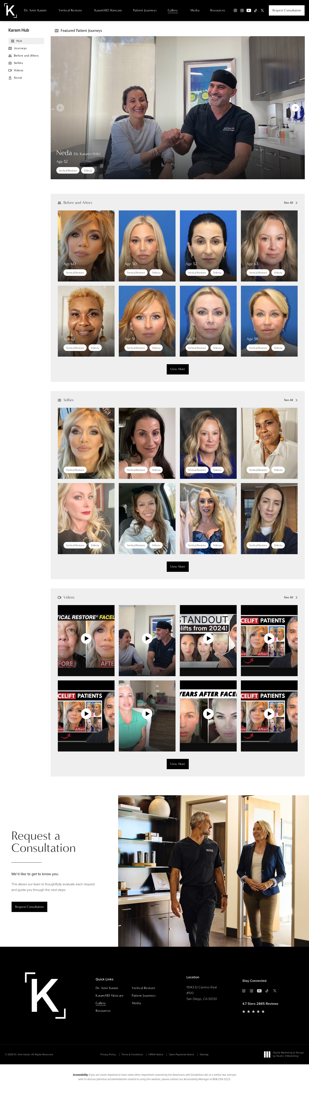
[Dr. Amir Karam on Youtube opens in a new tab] (249, 10)
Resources (217, 10)
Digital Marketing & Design (288, 1054)
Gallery (173, 10)
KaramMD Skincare (108, 10)
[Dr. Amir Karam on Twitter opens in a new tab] (262, 10)
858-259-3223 (221, 1079)
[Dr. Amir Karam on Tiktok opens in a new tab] (255, 10)
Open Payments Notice (181, 1054)
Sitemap (204, 1054)
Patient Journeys (145, 10)
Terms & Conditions (132, 1054)
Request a (43, 842)
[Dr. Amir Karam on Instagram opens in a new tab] (235, 10)
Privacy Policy (108, 1054)
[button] (295, 108)
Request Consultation (286, 10)
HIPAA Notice (156, 1054)
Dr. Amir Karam (35, 10)
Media (194, 10)
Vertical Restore (70, 10)
